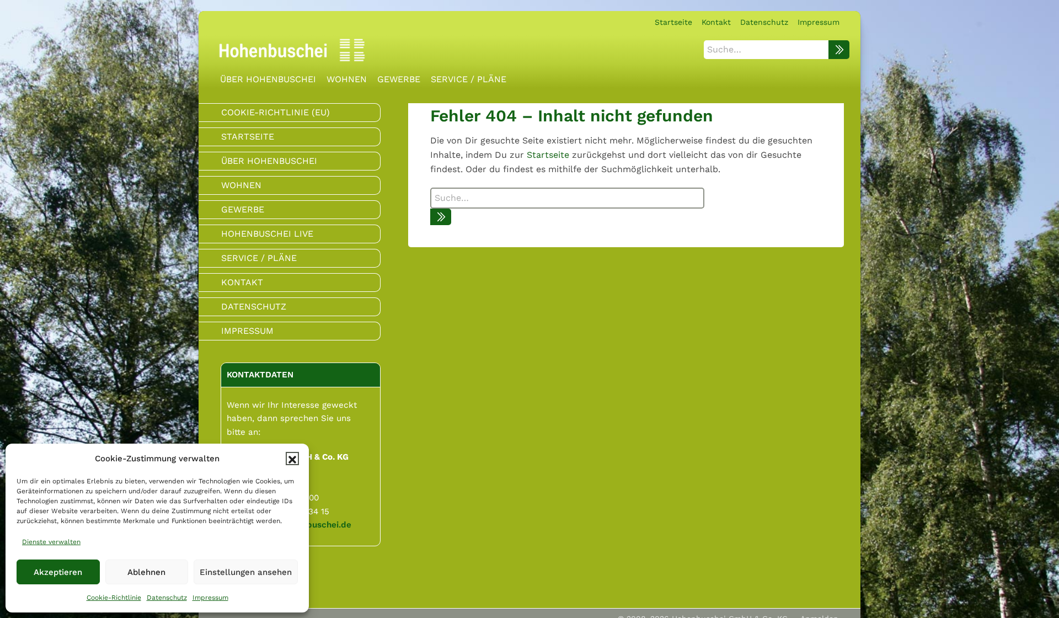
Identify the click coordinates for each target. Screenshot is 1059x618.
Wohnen (241, 185)
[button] (292, 458)
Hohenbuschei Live (267, 233)
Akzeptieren (58, 572)
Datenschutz (167, 597)
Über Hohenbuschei (269, 161)
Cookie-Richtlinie (114, 597)
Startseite (548, 155)
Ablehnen (146, 572)
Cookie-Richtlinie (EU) (275, 112)
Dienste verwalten (51, 542)
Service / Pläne (259, 258)
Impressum (210, 597)
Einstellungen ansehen (246, 572)
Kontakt (242, 282)
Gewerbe (242, 209)
